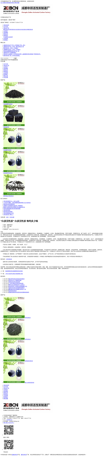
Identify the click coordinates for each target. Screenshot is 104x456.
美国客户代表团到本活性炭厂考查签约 (13, 205)
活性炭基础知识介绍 (8, 213)
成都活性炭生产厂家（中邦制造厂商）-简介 (14, 45)
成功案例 (5, 32)
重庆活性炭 (24, 454)
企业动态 (10, 37)
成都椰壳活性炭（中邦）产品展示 (11, 49)
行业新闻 (5, 37)
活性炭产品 (6, 28)
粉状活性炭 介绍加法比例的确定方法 (18, 286)
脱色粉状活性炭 (13, 290)
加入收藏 (3, 2)
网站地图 (17, 2)
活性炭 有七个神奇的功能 (15, 280)
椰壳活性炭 (6, 29)
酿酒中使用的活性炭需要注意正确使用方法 (14, 207)
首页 (7, 217)
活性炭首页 (6, 25)
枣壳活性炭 (28, 317)
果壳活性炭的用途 (7, 211)
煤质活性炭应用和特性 (9, 204)
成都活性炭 (15, 454)
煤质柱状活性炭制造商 (14, 281)
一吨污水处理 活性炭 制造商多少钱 (14, 273)
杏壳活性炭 (9, 259)
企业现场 (5, 38)
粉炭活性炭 (24, 29)
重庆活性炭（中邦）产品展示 (10, 48)
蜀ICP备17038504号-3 (8, 422)
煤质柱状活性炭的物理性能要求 (16, 287)
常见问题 (5, 77)
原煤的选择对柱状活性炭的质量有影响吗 (19, 292)
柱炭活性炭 (18, 29)
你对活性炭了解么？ (8, 214)
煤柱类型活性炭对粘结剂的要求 (16, 279)
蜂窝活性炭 (30, 29)
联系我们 (12, 2)
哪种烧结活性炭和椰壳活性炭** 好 (17, 289)
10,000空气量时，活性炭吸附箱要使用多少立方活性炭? (17, 202)
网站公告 (5, 75)
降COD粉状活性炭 (29, 382)
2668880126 (9, 419)
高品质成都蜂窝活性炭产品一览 (11, 51)
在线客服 (7, 2)
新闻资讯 (5, 35)
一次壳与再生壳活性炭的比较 (16, 283)
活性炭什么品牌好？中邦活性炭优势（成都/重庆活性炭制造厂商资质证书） (22, 54)
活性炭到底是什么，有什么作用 (11, 201)
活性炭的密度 (6, 210)
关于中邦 (5, 26)
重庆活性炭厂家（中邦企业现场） (11, 55)
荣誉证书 (5, 34)
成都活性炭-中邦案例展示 (9, 52)
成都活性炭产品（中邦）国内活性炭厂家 (13, 46)
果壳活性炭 (12, 29)
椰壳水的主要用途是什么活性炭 (16, 284)
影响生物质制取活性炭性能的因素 (11, 208)
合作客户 (5, 31)
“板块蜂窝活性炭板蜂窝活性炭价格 (14, 271)
